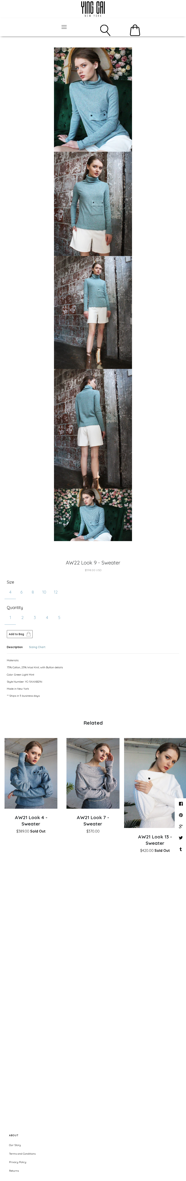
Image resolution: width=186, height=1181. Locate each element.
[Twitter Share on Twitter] (181, 837)
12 (56, 592)
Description (15, 647)
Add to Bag (16, 634)
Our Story (15, 1145)
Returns (14, 1170)
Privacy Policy (17, 1162)
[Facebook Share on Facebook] (181, 803)
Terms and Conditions (22, 1153)
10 (44, 592)
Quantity (15, 607)
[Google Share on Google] (181, 826)
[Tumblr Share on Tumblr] (181, 849)
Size (10, 582)
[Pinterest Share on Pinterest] (181, 815)
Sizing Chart (37, 647)
